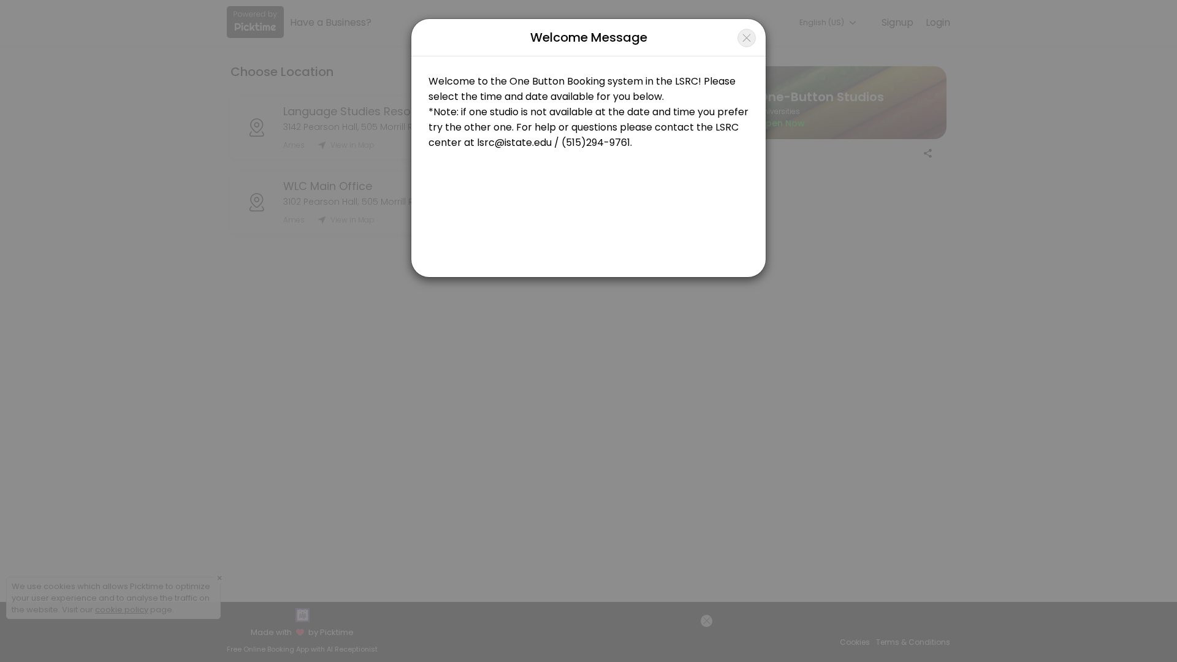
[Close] (746, 38)
